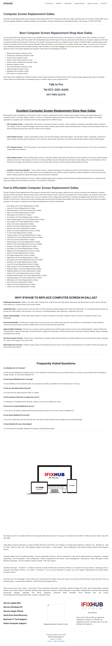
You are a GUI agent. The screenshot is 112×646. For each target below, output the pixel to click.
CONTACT (103, 3)
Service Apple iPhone (13, 611)
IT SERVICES (49, 3)
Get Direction (92, 612)
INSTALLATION (93, 3)
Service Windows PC (13, 607)
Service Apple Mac (12, 603)
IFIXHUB (8, 3)
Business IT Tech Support (15, 619)
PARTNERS (68, 3)
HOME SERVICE (79, 3)
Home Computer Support (15, 623)
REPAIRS (59, 3)
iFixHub (61, 46)
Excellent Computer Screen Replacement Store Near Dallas (56, 110)
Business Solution (56, 624)
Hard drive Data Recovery (15, 615)
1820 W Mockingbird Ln (56, 637)
